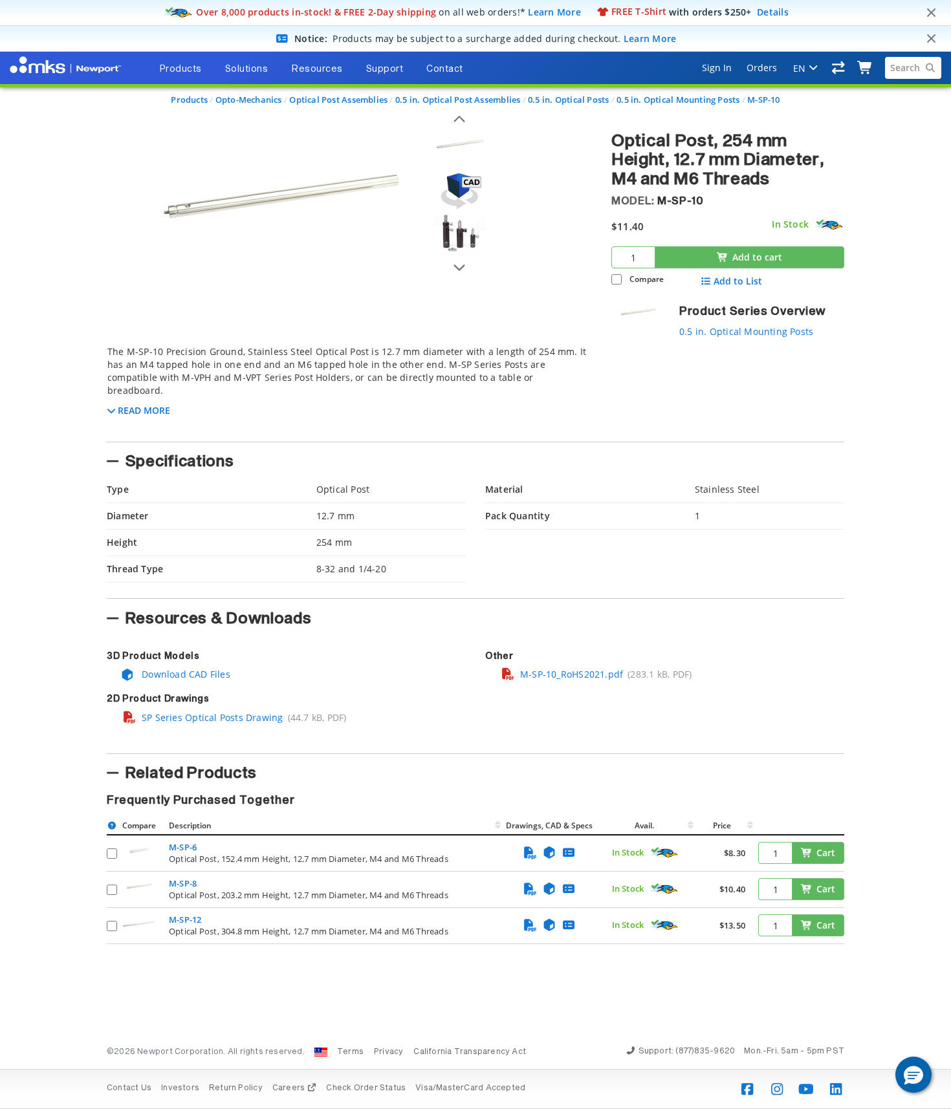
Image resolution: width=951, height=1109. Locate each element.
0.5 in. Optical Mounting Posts (678, 99)
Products (189, 99)
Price (722, 825)
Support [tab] (385, 69)
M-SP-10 (763, 99)
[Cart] (865, 68)
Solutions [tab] (246, 69)
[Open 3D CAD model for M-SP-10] (459, 191)
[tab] (349, 390)
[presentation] (475, 554)
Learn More (554, 11)
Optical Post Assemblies (338, 99)
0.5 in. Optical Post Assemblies (458, 99)
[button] (913, 1075)
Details (773, 11)
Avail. (645, 825)
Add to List (738, 281)
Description (190, 825)
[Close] (931, 13)
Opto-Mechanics (248, 99)
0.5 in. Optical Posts (568, 99)
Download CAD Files (184, 674)
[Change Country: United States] (320, 1052)
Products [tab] (180, 69)
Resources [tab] (317, 69)
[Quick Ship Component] (828, 225)
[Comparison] (839, 68)
